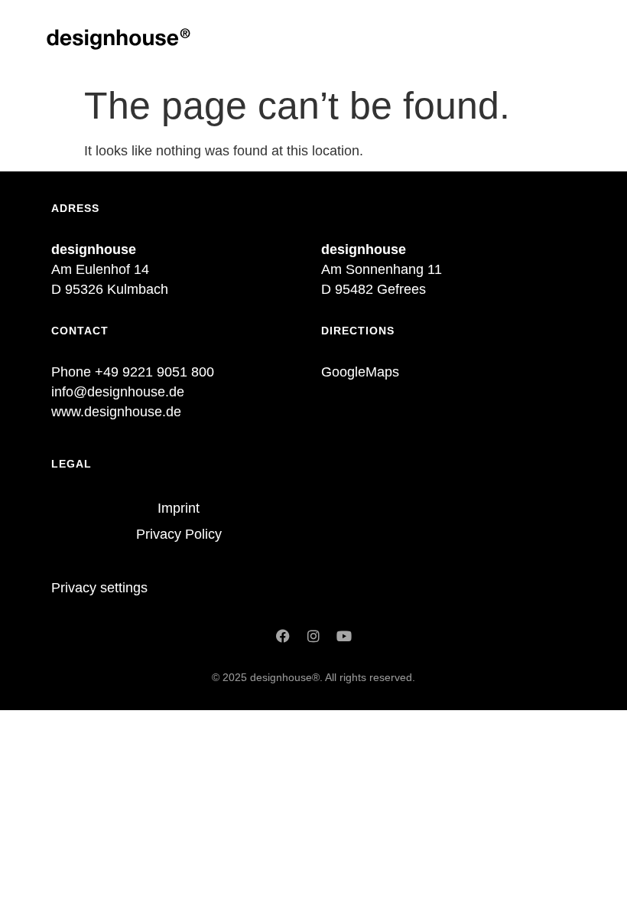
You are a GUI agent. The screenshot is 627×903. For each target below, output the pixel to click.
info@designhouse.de (117, 391)
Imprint (179, 508)
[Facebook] (283, 636)
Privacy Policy (179, 534)
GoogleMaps (360, 372)
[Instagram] (313, 636)
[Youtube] (344, 636)
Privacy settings (99, 587)
